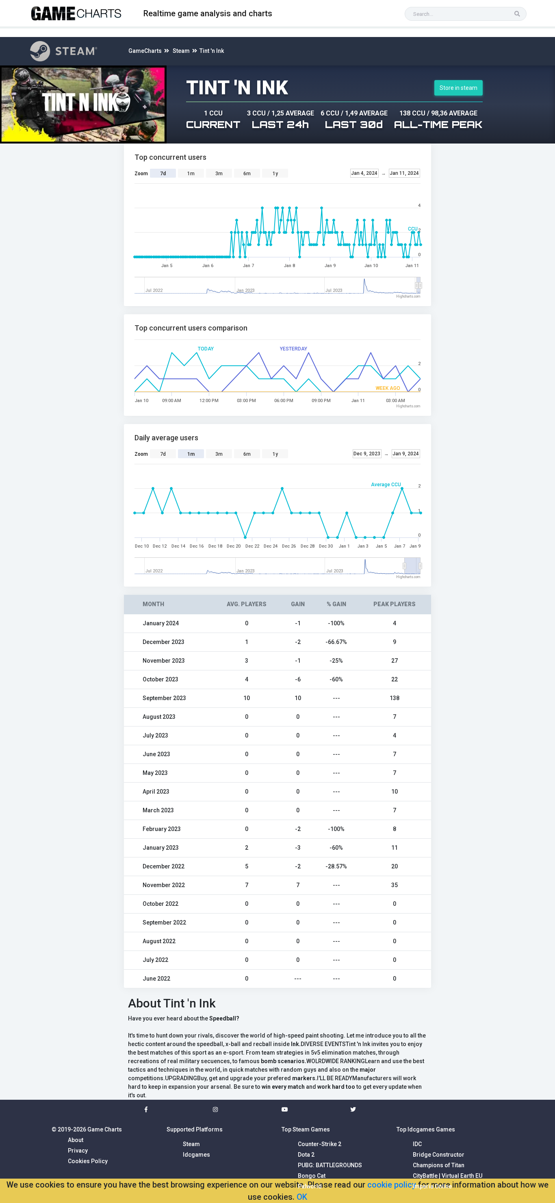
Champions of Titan (438, 1165)
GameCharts (145, 51)
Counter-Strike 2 (319, 1144)
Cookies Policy (88, 1161)
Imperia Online (432, 1186)
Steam (181, 51)
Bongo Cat (311, 1176)
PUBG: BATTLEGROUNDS (330, 1165)
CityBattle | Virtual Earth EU (447, 1176)
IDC (417, 1144)
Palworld (310, 1186)
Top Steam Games (306, 1129)
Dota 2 (306, 1154)
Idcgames (196, 1154)
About (75, 1140)
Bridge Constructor (438, 1154)
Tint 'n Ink (211, 51)
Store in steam (458, 88)
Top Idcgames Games (426, 1129)
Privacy (78, 1150)
